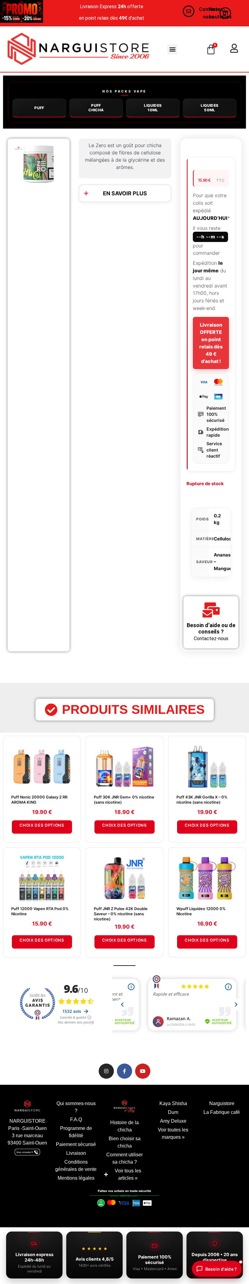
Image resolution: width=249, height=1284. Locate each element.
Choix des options (41, 825)
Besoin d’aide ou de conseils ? (211, 628)
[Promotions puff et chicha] (21, 11)
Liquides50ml (209, 107)
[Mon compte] (234, 48)
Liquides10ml (153, 107)
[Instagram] (106, 1071)
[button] (172, 49)
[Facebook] (124, 1071)
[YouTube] (142, 1071)
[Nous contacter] (188, 11)
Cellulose (224, 539)
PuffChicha (96, 107)
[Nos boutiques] (225, 13)
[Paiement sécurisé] (124, 1200)
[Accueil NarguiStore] (78, 49)
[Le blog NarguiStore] (124, 1106)
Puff (39, 108)
